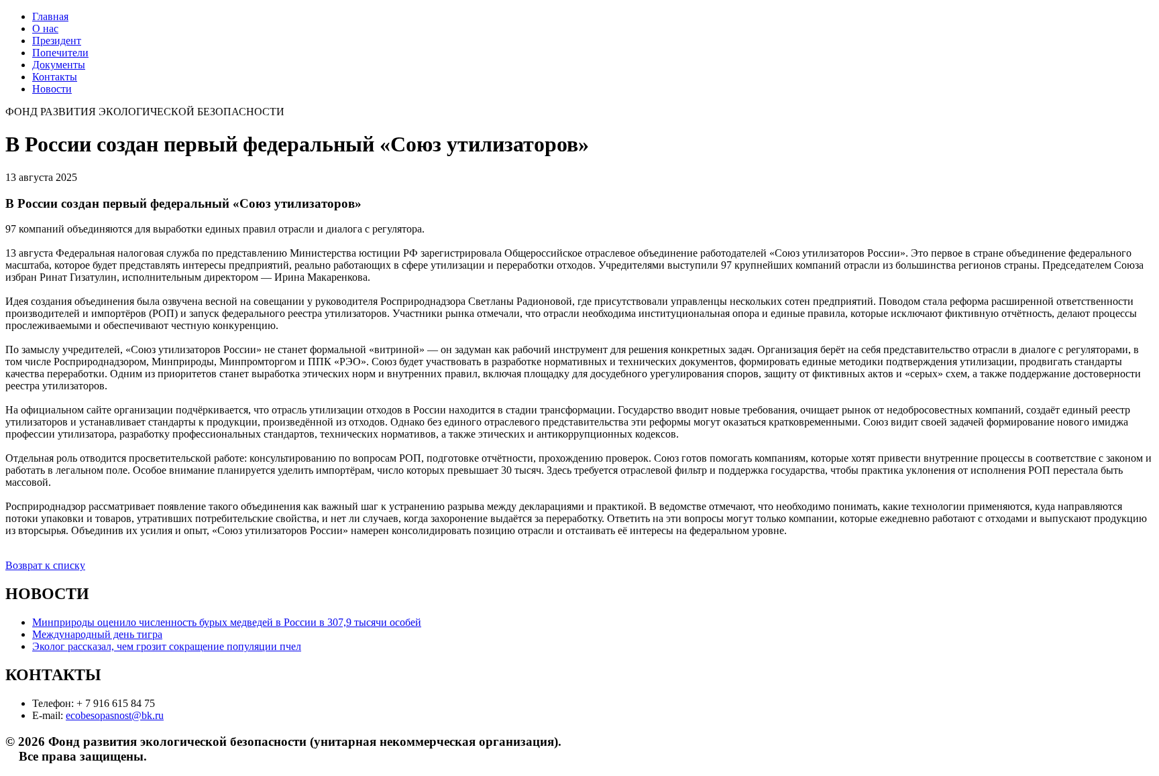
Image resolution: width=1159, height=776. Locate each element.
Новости (52, 88)
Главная (50, 16)
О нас (45, 28)
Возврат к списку (45, 565)
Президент (56, 40)
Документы (58, 64)
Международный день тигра (97, 634)
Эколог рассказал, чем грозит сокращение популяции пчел (166, 646)
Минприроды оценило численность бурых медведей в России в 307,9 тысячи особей (226, 622)
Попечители (60, 52)
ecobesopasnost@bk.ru (115, 715)
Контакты (54, 76)
